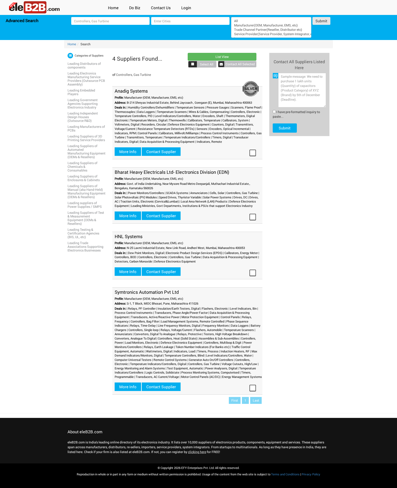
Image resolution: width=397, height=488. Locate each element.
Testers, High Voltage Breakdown (225, 334)
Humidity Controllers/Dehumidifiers (151, 107)
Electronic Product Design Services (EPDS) (194, 253)
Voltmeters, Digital (127, 124)
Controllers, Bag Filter (145, 321)
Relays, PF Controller (142, 308)
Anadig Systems (131, 91)
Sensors (201, 129)
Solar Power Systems (217, 197)
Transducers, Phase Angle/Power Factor (181, 313)
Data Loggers (146, 112)
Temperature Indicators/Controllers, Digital (158, 364)
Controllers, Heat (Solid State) (177, 338)
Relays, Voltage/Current (176, 330)
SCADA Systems (177, 193)
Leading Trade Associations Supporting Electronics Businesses (85, 246)
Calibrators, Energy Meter (241, 253)
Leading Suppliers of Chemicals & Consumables (82, 166)
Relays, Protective (189, 334)
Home (113, 7)
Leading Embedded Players (81, 92)
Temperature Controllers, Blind (184, 355)
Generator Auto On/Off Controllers (211, 360)
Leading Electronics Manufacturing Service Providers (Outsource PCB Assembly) (86, 78)
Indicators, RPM (125, 133)
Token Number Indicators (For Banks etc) (203, 347)
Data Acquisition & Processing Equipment (167, 142)
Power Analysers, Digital (221, 368)
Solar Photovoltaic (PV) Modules (136, 197)
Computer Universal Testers (133, 360)
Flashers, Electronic (215, 308)
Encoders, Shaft (212, 116)
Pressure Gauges (218, 107)
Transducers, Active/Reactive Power (155, 317)
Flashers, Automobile (208, 330)
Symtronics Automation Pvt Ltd (147, 292)
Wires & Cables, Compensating (209, 112)
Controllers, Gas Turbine (242, 193)
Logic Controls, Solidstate (162, 372)
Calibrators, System (235, 120)
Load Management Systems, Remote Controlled (192, 321)
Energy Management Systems (242, 377)
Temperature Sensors (190, 107)
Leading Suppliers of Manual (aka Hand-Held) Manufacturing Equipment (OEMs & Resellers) (86, 191)
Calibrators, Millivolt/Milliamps (179, 133)
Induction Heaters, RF (235, 351)
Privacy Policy (311, 474)
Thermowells (177, 120)
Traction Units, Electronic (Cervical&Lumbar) (149, 201)
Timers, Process (207, 351)
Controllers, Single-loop (143, 330)
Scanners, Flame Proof (246, 107)
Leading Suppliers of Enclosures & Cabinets (84, 178)
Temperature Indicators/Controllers (187, 137)
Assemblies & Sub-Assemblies (219, 338)
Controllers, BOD (125, 257)
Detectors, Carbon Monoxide (133, 261)
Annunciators (199, 193)
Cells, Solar (217, 193)
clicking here (197, 452)
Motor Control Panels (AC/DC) (200, 377)
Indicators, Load (184, 351)
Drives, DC (240, 197)
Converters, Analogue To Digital (135, 338)
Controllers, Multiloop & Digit (222, 342)
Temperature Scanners (172, 112)
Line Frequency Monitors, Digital (179, 325)
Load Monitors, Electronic (142, 342)
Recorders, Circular (153, 124)
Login (186, 7)
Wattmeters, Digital (159, 351)
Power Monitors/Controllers (146, 193)
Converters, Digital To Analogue (154, 334)
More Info (127, 151)
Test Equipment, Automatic (185, 368)
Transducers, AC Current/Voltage (157, 377)
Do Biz (134, 7)
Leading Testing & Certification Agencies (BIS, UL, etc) (83, 233)
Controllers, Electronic (245, 112)
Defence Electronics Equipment (189, 124)
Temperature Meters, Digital (148, 120)
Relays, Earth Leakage (158, 347)
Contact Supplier (161, 151)
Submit (321, 20)
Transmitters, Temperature (144, 137)
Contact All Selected (240, 64)
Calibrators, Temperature (204, 120)
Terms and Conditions (285, 474)
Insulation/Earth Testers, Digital (179, 308)
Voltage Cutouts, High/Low (239, 364)
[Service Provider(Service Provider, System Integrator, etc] (271, 34)
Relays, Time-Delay (143, 325)
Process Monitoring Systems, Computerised (210, 372)
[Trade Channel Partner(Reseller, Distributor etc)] (271, 29)
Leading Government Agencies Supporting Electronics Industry (83, 103)
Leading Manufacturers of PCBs (86, 128)
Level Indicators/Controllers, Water (177, 116)
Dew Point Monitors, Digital (146, 253)
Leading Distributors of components (84, 65)
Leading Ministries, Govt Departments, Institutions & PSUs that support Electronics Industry (192, 206)
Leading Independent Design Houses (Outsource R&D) (83, 117)
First (234, 400)
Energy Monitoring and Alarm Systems (140, 368)
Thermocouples (125, 112)
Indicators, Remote (209, 142)
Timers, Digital (221, 137)
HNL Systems (128, 236)
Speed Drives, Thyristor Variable (180, 197)
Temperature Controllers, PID (134, 116)
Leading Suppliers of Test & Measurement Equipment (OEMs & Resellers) (86, 218)
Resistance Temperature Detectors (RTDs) (166, 129)
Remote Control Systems (170, 360)
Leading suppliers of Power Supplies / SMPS (85, 205)
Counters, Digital (223, 124)
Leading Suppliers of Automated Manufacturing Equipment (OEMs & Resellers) (86, 151)
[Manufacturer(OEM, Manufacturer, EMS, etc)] (271, 25)
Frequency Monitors (215, 325)
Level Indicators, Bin (243, 308)
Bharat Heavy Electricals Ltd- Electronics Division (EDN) (172, 172)
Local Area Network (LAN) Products (204, 201)
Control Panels (147, 133)
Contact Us (161, 7)
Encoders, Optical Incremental (229, 129)
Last (256, 400)
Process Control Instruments (220, 133)
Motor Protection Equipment (200, 317)
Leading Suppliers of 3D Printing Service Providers (86, 138)
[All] (271, 21)
